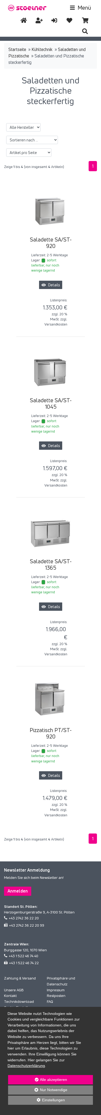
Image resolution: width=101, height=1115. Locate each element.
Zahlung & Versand (20, 978)
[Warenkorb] (85, 20)
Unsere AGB (14, 990)
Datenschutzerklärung (26, 1065)
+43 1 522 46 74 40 (23, 955)
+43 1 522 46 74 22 (24, 962)
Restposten (56, 995)
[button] (85, 31)
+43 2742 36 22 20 (24, 918)
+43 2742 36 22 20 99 (26, 925)
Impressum (56, 990)
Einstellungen (36, 1101)
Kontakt (10, 995)
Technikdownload (19, 1001)
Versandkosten (55, 324)
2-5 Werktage (57, 255)
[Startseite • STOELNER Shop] (27, 7)
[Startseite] (23, 20)
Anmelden (18, 891)
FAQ (50, 1001)
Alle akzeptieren (37, 1079)
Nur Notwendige (37, 1091)
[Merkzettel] (69, 20)
